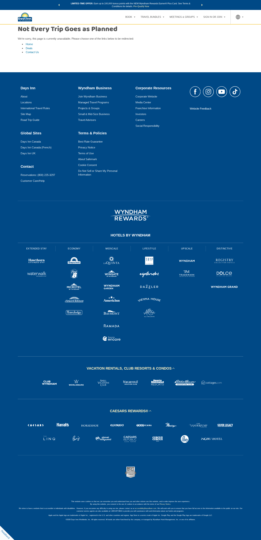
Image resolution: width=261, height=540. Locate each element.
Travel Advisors (87, 119)
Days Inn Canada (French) (36, 147)
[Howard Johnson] (74, 300)
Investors (140, 114)
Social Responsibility (147, 125)
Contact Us (32, 52)
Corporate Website (146, 96)
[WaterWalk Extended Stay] (36, 274)
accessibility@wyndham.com (145, 508)
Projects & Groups (89, 108)
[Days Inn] (74, 261)
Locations (26, 102)
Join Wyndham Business (92, 96)
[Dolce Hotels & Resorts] (224, 274)
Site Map (26, 114)
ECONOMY (74, 248)
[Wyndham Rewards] (130, 215)
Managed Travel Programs (93, 102)
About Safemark (87, 159)
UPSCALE (187, 248)
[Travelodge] (74, 313)
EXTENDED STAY (36, 248)
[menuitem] (130, 17)
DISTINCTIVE (224, 248)
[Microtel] (74, 287)
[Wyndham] (186, 261)
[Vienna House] (149, 300)
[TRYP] (149, 261)
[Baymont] (111, 313)
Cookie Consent (87, 165)
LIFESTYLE (149, 248)
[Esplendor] (149, 274)
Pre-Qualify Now (141, 6)
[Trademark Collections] (186, 274)
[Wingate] (111, 274)
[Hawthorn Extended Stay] (36, 261)
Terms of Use (86, 153)
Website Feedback (200, 108)
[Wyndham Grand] (224, 287)
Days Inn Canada (31, 141)
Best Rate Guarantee (90, 141)
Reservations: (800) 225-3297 (38, 174)
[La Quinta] (111, 261)
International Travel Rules (35, 108)
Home (29, 44)
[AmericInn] (111, 300)
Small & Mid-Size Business (94, 114)
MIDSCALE (111, 248)
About (24, 96)
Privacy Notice (86, 147)
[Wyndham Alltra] (149, 313)
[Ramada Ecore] (111, 339)
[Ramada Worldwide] (111, 326)
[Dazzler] (149, 287)
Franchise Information (148, 108)
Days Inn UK (28, 153)
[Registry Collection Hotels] (224, 261)
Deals (29, 48)
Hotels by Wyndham (130, 235)
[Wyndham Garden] (111, 287)
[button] (59, 5)
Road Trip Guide (30, 119)
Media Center (143, 102)
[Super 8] (74, 274)
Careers (140, 119)
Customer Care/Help (33, 180)
